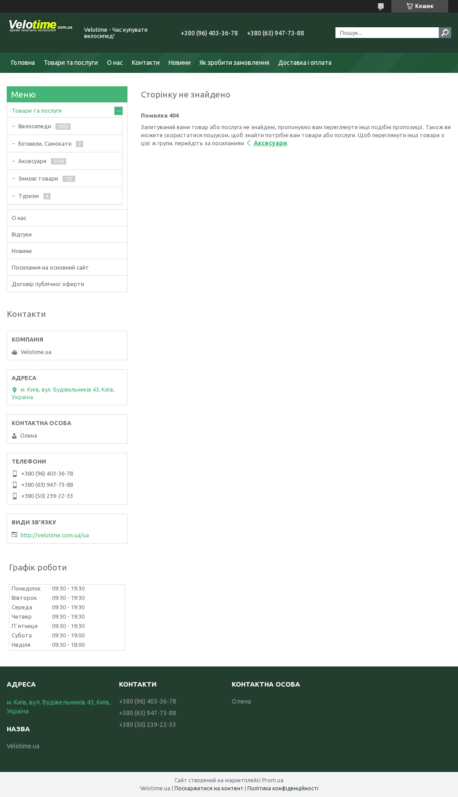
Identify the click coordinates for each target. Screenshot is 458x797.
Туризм (28, 196)
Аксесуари (270, 143)
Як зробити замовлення (234, 62)
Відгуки (22, 234)
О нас (115, 62)
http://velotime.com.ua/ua (55, 535)
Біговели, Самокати (45, 143)
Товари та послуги (71, 62)
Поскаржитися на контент (208, 788)
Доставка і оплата (304, 62)
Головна (23, 62)
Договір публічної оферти (48, 284)
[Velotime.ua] (40, 32)
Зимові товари (38, 178)
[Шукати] (445, 32)
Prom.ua (273, 780)
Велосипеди (34, 126)
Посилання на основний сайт (50, 267)
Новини (180, 62)
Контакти (146, 62)
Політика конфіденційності (282, 788)
